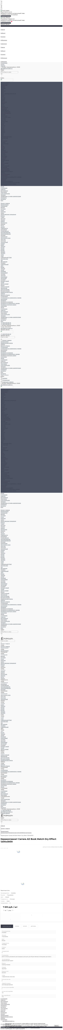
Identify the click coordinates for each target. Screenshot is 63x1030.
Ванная (3, 86)
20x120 (2, 128)
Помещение (4, 85)
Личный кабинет (5, 813)
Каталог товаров (5, 203)
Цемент (3, 106)
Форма (2, 164)
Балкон (3, 95)
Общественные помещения (8, 93)
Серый (2, 149)
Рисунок (3, 97)
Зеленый (3, 154)
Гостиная (3, 88)
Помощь (3, 65)
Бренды (3, 1011)
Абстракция (4, 141)
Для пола (3, 120)
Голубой (3, 153)
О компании (4, 63)
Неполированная (5, 111)
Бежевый (3, 150)
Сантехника (4, 178)
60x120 (2, 127)
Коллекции (4, 1012)
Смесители (4, 185)
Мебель (3, 172)
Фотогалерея (4, 191)
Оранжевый (4, 156)
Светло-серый (4, 163)
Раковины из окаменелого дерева (10, 182)
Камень (3, 100)
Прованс (3, 142)
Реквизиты (4, 197)
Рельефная (4, 109)
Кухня (2, 89)
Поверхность (4, 107)
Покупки (3, 1010)
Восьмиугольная (5, 170)
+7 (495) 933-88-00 (6, 810)
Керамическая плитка (7, 171)
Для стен (3, 118)
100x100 (3, 125)
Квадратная (4, 167)
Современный (4, 143)
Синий (2, 161)
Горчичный (4, 157)
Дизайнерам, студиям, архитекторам (11, 196)
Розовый (3, 159)
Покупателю (4, 1008)
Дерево (3, 99)
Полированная (5, 110)
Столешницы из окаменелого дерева (11, 177)
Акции (2, 307)
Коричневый (4, 152)
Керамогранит (5, 84)
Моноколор (4, 102)
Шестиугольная (5, 168)
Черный (3, 147)
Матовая (3, 114)
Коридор (3, 91)
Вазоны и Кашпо (5, 174)
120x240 (3, 131)
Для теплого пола (5, 117)
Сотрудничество (5, 193)
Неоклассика (4, 138)
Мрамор (3, 103)
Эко (2, 139)
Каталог (3, 1014)
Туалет (2, 96)
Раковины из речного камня (8, 184)
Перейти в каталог (6, 16)
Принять (56, 1025)
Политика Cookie (35, 1027)
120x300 (3, 132)
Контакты (3, 199)
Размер (3, 122)
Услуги (2, 64)
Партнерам (4, 192)
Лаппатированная (6, 113)
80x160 (3, 129)
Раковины (3, 179)
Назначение (4, 116)
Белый (2, 146)
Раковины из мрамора (7, 181)
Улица (2, 92)
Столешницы (4, 175)
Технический (4, 121)
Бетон (2, 104)
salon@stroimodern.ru (6, 68)
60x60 (2, 124)
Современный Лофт (6, 136)
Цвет (2, 145)
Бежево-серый (5, 160)
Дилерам (3, 195)
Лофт (2, 135)
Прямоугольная (5, 166)
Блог (2, 321)
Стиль (2, 134)
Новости (3, 189)
